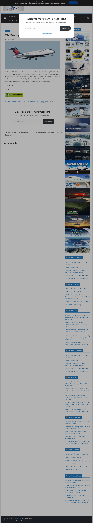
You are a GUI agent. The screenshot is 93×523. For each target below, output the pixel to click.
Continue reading (46, 34)
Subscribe (65, 28)
